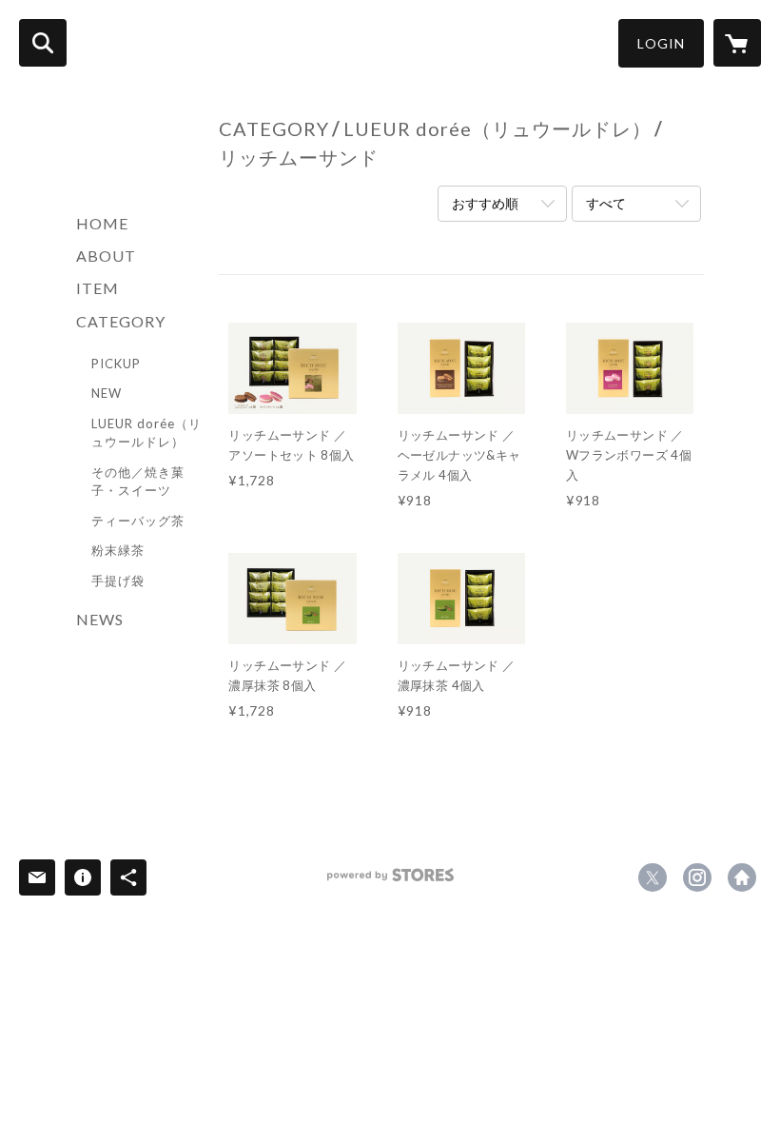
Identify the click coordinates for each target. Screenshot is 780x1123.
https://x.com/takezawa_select (652, 877)
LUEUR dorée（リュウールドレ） (146, 433)
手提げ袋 (118, 580)
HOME (102, 223)
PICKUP (116, 363)
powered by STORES (390, 881)
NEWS (100, 619)
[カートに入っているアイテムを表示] (737, 43)
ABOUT (106, 255)
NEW (106, 393)
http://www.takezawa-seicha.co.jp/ (742, 877)
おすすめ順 (485, 203)
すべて (606, 203)
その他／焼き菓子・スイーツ (138, 481)
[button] (661, 43)
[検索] (43, 43)
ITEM (97, 288)
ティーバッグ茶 (138, 520)
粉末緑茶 (118, 550)
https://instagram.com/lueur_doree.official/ (697, 877)
